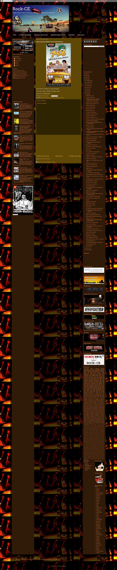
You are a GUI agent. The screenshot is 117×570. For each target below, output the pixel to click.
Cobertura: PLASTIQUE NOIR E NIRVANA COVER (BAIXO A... (94, 194)
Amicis (92, 393)
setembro (88, 85)
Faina (97, 504)
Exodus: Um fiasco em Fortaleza (25, 135)
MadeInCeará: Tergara (90, 155)
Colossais (98, 495)
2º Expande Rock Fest (90, 240)
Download (86, 379)
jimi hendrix (97, 416)
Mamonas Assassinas (51, 97)
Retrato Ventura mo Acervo (91, 138)
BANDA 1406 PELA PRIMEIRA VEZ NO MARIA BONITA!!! (94, 123)
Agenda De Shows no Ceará (58, 34)
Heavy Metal (99, 378)
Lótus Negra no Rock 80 (91, 244)
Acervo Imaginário (92, 377)
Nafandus (98, 524)
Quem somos (81, 34)
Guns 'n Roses (99, 397)
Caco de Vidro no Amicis (91, 224)
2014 (86, 77)
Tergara (97, 549)
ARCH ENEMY (93, 424)
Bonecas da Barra (99, 492)
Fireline (97, 509)
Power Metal (94, 455)
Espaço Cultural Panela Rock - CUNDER (94, 137)
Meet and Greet (100, 451)
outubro (88, 83)
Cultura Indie (101, 427)
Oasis (95, 400)
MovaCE (89, 452)
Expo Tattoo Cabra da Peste (89, 430)
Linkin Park (97, 420)
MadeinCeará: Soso (90, 95)
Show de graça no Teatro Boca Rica (93, 196)
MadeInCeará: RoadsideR (91, 232)
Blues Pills (94, 417)
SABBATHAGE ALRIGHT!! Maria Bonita (94, 216)
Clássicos (87, 427)
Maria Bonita (58, 97)
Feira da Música (97, 430)
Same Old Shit (99, 534)
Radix (97, 530)
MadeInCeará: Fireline (90, 233)
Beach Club (93, 381)
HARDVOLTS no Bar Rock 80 (92, 190)
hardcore (87, 376)
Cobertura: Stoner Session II (91, 163)
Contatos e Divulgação (25, 34)
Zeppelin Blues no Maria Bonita (92, 101)
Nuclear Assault (90, 454)
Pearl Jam (91, 394)
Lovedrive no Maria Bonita (91, 112)
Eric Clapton (102, 429)
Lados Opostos (99, 512)
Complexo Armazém (87, 402)
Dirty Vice (98, 497)
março (87, 248)
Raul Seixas (100, 381)
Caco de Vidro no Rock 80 (91, 153)
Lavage (97, 513)
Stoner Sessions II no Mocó (91, 184)
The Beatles (86, 381)
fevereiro (88, 249)
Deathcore (98, 428)
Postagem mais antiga (75, 156)
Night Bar (100, 384)
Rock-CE (21, 8)
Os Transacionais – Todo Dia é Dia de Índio (94, 178)
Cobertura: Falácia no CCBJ (91, 117)
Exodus (102, 394)
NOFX (91, 453)
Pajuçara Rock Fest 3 (90, 218)
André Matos (100, 424)
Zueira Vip (85, 457)
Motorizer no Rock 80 (90, 108)
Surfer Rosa (98, 543)
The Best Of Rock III (90, 127)
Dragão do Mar (93, 386)
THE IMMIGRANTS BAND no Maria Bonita (94, 242)
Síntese (97, 548)
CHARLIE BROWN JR (100, 399)
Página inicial (58, 156)
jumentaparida (91, 436)
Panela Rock (88, 206)
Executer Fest (102, 447)
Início (14, 34)
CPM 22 (95, 426)
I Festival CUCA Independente (92, 222)
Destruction (93, 419)
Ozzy (100, 421)
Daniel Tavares (18, 60)
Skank (102, 434)
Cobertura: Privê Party (90, 115)
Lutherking (98, 518)
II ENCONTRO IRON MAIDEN (92, 120)
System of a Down (94, 392)
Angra (92, 385)
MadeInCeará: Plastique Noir (91, 166)
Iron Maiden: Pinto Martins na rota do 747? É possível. (26, 176)
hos (95, 458)
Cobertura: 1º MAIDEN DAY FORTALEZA (94, 156)
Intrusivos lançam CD (23, 103)
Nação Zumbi (101, 453)
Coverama (86, 382)
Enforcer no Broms (89, 125)
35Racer (97, 489)
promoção (101, 436)
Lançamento (94, 370)
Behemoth (93, 425)
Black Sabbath (99, 382)
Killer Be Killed (97, 450)
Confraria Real (100, 444)
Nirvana (85, 394)
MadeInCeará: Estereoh (90, 192)
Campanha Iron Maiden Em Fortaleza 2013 (94, 208)
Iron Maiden (100, 376)
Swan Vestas (98, 545)
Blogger (64, 566)
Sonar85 (97, 540)
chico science (87, 458)
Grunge (86, 395)
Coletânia (86, 383)
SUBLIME (89, 456)
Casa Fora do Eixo (87, 418)
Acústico (91, 405)
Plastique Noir (99, 528)
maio (87, 92)
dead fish (86, 405)
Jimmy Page (101, 449)
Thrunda (97, 552)
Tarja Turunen (86, 435)
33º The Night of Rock (90, 185)
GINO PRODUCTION (97, 389)
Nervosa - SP (90, 404)
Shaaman (94, 456)
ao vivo (89, 457)
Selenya (97, 537)
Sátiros (97, 546)
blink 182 (101, 435)
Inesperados (98, 510)
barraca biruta (94, 457)
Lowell (97, 516)
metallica (100, 383)
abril (87, 94)
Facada (87, 199)
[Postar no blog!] (53, 96)
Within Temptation (90, 416)
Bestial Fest (86, 426)
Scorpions (98, 387)
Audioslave (97, 405)
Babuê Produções (93, 379)
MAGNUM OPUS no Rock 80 (92, 180)
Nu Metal (85, 454)
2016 (86, 73)
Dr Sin (102, 428)
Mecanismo (98, 522)
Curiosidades (97, 394)
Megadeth (85, 452)
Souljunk (98, 542)
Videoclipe (86, 374)
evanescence (91, 423)
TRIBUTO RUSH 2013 (90, 105)
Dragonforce (86, 429)
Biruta (102, 405)
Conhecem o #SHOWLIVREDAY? (26, 111)
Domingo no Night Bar (90, 97)
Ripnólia (97, 531)
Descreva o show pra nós (40, 34)
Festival (102, 370)
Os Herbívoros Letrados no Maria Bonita (94, 146)
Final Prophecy (99, 507)
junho (87, 90)
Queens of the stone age (99, 433)
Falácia (97, 506)
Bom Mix (102, 395)
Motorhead (90, 400)
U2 (101, 392)
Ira (97, 449)
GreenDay (97, 431)
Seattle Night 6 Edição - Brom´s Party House (95, 239)
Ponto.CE (97, 404)
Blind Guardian (96, 395)
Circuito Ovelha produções (91, 140)
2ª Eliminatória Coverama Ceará (92, 228)
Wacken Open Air (100, 456)
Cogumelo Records (96, 418)
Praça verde (99, 455)
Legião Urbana (99, 393)
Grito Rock (102, 388)
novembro (88, 82)
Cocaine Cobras (99, 494)
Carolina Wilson (18, 58)
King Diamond (91, 420)
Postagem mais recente (42, 156)
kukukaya (96, 436)
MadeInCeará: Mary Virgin (91, 201)
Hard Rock (93, 384)
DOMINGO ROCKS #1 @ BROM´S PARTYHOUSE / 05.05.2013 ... (93, 100)
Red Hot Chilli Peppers (93, 388)
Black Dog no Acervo (90, 110)
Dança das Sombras (92, 428)
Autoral (89, 371)
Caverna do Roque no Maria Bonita (93, 151)
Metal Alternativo (97, 432)
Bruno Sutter (91, 426)
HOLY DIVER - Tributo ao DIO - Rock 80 (94, 230)
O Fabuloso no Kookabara (91, 212)
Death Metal (86, 384)
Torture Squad (92, 390)
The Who (91, 435)
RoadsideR (98, 533)
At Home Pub (86, 387)
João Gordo (86, 450)
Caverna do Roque (100, 390)
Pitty (98, 400)
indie (97, 423)
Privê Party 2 (88, 150)
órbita (87, 386)
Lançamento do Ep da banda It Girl (93, 198)
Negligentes (98, 525)
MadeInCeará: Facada (90, 203)
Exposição (86, 448)
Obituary (103, 432)
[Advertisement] (58, 145)
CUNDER (100, 377)
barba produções (93, 401)
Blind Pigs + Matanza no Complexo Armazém (95, 119)
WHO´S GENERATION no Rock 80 (93, 214)
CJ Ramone (100, 417)
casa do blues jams (101, 457)
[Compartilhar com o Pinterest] (57, 96)
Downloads (71, 34)
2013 (86, 79)
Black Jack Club (97, 374)
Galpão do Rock (89, 168)
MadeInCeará (95, 375)
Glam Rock (92, 431)
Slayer (102, 400)
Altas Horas (92, 399)
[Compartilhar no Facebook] (55, 96)
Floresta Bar (89, 449)
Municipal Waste (86, 453)
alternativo (86, 401)
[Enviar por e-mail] (52, 96)
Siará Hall (97, 434)
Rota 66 (96, 385)
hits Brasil (85, 436)
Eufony (97, 501)
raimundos (86, 393)
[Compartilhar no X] (54, 96)
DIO (86, 400)
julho (87, 89)
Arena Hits (100, 386)
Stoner (101, 404)
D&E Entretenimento (94, 445)
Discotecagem (86, 447)
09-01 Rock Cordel (23, 167)
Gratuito (96, 371)
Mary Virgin (98, 521)
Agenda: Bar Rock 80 (23, 152)
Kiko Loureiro (91, 450)
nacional (86, 370)
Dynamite (98, 498)
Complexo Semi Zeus (94, 427)
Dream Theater (94, 403)
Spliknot (88, 422)
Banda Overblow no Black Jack (92, 103)
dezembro (88, 80)
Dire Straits (101, 446)
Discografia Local (99, 419)
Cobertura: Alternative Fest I (91, 164)
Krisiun (85, 404)
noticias (86, 369)
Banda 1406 (43, 97)
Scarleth (97, 536)
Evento (85, 377)
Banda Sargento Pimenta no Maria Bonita (94, 174)
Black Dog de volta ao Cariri (91, 144)
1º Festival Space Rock (90, 107)
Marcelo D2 (89, 451)
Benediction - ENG (100, 425)
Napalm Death (95, 453)
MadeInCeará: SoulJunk (90, 205)
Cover (102, 375)
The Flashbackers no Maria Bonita (93, 172)
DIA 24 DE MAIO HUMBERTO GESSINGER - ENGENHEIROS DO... (95, 132)
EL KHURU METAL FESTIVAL (94, 429)
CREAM (99, 426)
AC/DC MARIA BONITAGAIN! (92, 237)
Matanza (85, 390)
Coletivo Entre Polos (93, 444)
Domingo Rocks (96, 396)
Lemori (97, 515)
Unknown (17, 62)
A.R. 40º (97, 491)
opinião (91, 395)
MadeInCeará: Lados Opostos (92, 113)
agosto (87, 87)
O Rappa (96, 454)
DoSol (91, 447)
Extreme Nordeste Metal (93, 448)
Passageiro (98, 527)
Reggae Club (86, 434)
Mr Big (95, 421)
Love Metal (90, 421)
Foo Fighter (91, 397)
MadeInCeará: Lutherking (91, 158)
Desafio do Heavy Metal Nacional (91, 446)
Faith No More (101, 448)
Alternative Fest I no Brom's (91, 182)
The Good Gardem (95, 422)
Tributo (62, 97)
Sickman (98, 539)
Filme (85, 449)
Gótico (85, 420)
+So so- (97, 488)
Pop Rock (91, 433)
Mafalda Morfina (99, 519)
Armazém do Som (87, 425)
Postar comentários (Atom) (45, 158)
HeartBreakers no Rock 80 (91, 235)
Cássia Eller (86, 428)
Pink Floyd (94, 376)
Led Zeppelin (93, 383)
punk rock (102, 385)
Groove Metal (94, 449)
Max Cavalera (94, 451)
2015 (86, 75)
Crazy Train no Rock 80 (90, 148)
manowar (97, 398)
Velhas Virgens (96, 435)
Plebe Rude (87, 433)
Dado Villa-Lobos (101, 445)
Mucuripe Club (94, 452)
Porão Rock (89, 455)
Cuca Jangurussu (86, 445)
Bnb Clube (100, 401)
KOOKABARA (91, 432)
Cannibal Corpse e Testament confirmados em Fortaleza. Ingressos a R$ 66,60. (25, 127)
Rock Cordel (86, 385)
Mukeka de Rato (100, 452)
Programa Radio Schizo (24, 119)
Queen (101, 379)
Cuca (100, 402)
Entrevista (86, 378)
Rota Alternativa (92, 434)
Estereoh (98, 500)
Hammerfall (101, 403)
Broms (92, 387)
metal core (99, 458)
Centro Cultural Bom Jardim (92, 391)
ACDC (92, 382)
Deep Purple (88, 396)
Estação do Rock (95, 447)
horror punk (92, 458)
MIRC (92, 378)
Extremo (88, 389)
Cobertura (86, 375)
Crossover (95, 402)
